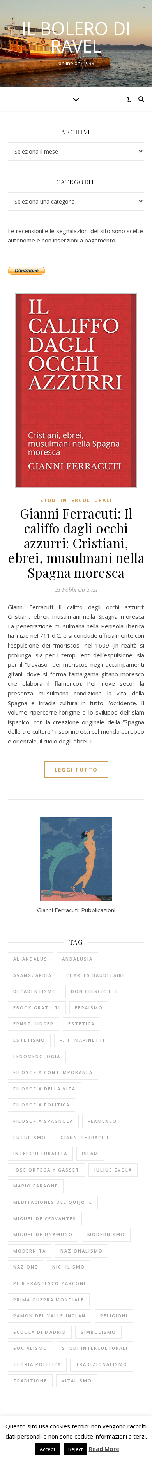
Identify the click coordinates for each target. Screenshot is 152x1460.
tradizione (30, 1381)
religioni (114, 1315)
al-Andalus (30, 959)
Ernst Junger (33, 1023)
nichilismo (68, 1267)
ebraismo (89, 1007)
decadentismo (35, 991)
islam (90, 1153)
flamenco (102, 1121)
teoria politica (37, 1364)
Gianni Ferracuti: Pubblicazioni (76, 910)
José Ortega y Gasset (46, 1170)
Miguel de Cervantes (44, 1218)
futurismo (29, 1137)
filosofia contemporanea (53, 1072)
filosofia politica (41, 1105)
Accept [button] (47, 1449)
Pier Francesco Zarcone (50, 1283)
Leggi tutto (76, 769)
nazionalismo (81, 1251)
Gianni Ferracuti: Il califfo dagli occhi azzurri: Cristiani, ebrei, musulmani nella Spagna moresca (76, 542)
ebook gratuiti (36, 1007)
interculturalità (40, 1153)
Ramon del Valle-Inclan (49, 1315)
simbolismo (98, 1332)
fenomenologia (36, 1056)
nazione (25, 1267)
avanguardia (32, 975)
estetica (81, 1023)
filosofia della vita (44, 1089)
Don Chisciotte (94, 991)
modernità (29, 1251)
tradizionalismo (101, 1364)
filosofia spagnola (43, 1121)
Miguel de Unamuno (43, 1234)
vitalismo (77, 1381)
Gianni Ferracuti (85, 1137)
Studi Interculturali (76, 500)
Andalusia (77, 959)
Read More (104, 1449)
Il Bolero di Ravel (76, 37)
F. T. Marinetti (82, 1040)
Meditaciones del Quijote (52, 1202)
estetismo (29, 1040)
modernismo (106, 1234)
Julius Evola (113, 1170)
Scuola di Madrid (39, 1332)
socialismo (30, 1348)
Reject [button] (75, 1449)
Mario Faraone (35, 1186)
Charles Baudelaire (95, 975)
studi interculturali (95, 1348)
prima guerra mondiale (48, 1299)
